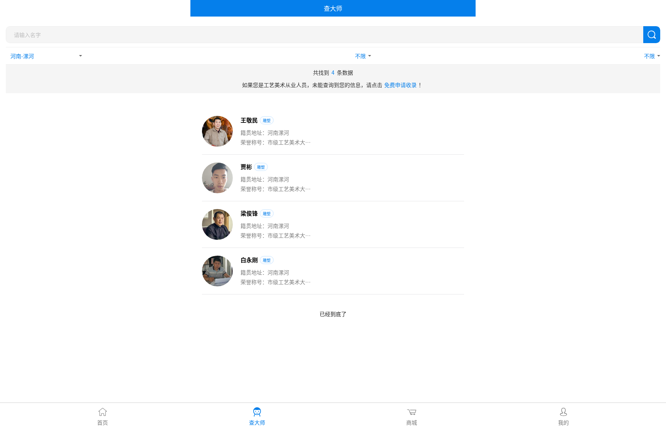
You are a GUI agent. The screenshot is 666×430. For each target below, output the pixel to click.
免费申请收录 (400, 85)
